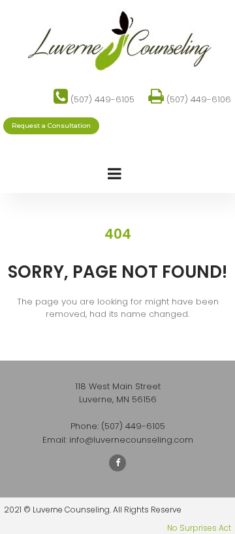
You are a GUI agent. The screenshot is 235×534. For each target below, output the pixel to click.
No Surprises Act (199, 527)
